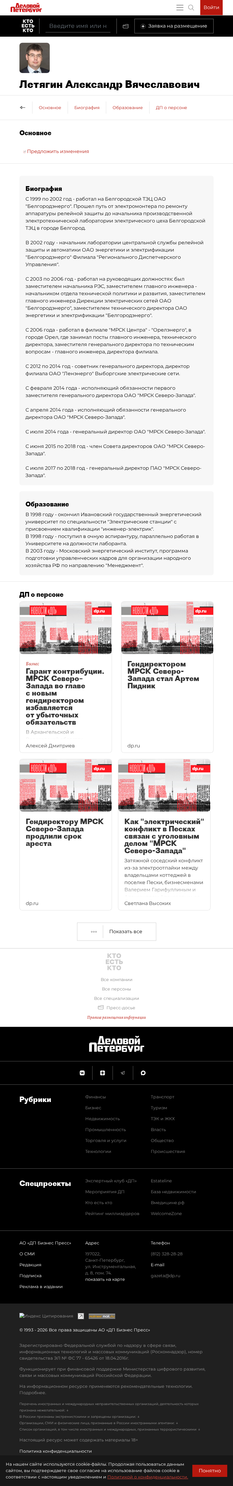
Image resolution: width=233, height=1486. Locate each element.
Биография (87, 107)
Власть (158, 1129)
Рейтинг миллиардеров (112, 1213)
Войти (211, 7)
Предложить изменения (57, 151)
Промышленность (105, 1129)
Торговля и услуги (106, 1140)
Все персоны (116, 989)
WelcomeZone (166, 1213)
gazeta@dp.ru (165, 1275)
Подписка (30, 1275)
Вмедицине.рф (167, 1202)
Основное (50, 107)
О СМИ (27, 1254)
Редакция (30, 1264)
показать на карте (105, 1279)
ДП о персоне (171, 107)
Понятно (210, 1471)
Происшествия (168, 1151)
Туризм (159, 1107)
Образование (128, 107)
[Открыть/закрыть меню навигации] (179, 7)
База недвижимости (173, 1191)
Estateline (161, 1181)
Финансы (95, 1097)
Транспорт (162, 1097)
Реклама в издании (41, 1286)
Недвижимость (102, 1118)
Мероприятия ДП (105, 1191)
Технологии (98, 1151)
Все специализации (116, 998)
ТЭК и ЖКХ (163, 1118)
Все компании (117, 979)
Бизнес (93, 1107)
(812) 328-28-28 (167, 1254)
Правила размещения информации (116, 1017)
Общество (162, 1140)
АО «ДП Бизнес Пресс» (45, 1243)
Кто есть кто (98, 1202)
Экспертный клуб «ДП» (111, 1181)
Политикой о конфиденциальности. (147, 1477)
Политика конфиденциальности (55, 1451)
